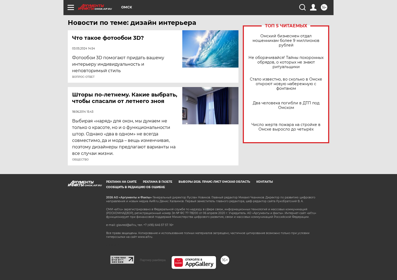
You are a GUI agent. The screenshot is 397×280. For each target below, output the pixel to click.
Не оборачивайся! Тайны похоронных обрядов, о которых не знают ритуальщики (286, 62)
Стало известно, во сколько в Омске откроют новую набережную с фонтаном (286, 84)
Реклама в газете (157, 182)
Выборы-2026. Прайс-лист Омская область (214, 182)
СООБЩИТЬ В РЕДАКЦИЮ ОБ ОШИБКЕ (135, 187)
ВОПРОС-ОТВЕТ (83, 77)
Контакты (264, 182)
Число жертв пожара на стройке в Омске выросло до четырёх (286, 127)
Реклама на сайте (121, 182)
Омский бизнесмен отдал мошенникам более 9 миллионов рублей (286, 41)
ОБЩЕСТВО (80, 159)
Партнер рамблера (153, 260)
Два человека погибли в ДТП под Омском (286, 105)
